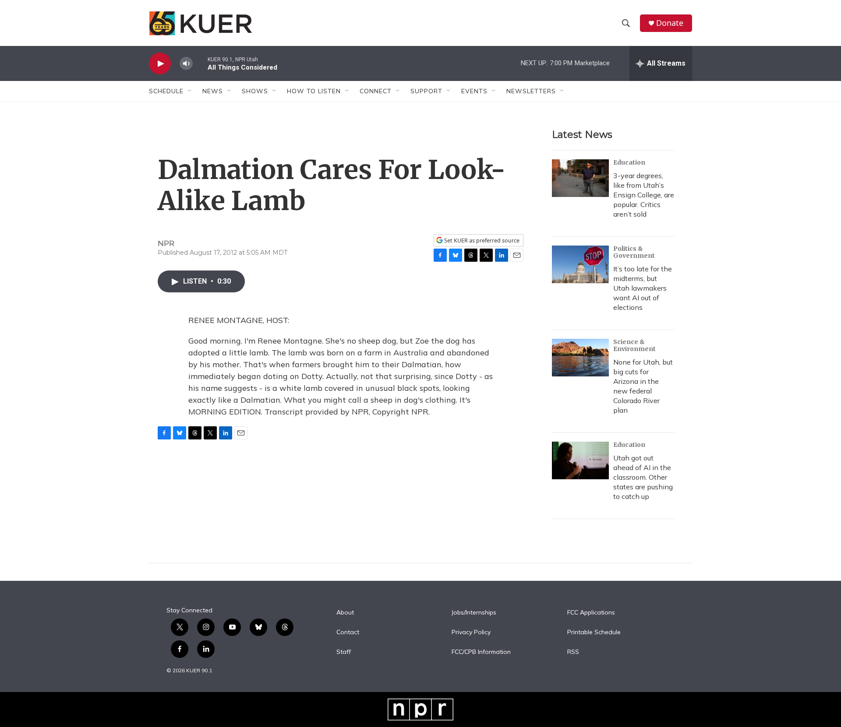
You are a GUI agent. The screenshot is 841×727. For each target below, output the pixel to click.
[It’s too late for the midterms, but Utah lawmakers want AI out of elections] (580, 264)
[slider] (200, 63)
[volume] (186, 64)
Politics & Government (634, 252)
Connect (376, 91)
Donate (669, 23)
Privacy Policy (471, 632)
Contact (347, 632)
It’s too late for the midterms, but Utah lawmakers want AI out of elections (642, 288)
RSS (573, 652)
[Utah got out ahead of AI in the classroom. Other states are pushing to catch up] (580, 460)
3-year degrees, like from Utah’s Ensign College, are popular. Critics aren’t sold (643, 194)
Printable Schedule (594, 632)
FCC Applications (591, 612)
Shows (255, 91)
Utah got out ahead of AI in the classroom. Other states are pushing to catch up (643, 477)
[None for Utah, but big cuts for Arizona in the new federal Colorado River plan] (580, 357)
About (345, 612)
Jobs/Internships (474, 612)
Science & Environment (634, 345)
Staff (343, 652)
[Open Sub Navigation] (190, 91)
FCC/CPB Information (481, 652)
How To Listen (314, 91)
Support (426, 91)
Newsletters (531, 91)
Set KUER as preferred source (481, 240)
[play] (160, 64)
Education (629, 162)
